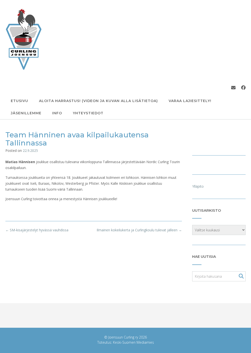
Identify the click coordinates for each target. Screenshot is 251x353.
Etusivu (19, 101)
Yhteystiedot (88, 113)
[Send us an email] (233, 88)
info (57, 113)
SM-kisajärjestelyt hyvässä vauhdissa (36, 230)
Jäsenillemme (26, 113)
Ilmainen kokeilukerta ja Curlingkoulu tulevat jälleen (139, 230)
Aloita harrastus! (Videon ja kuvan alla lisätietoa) (98, 101)
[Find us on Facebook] (243, 88)
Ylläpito (198, 186)
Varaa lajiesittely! (190, 101)
